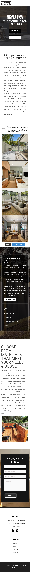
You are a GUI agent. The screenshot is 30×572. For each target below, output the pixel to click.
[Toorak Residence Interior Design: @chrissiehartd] (15, 228)
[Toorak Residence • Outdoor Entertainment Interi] (15, 147)
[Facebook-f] (13, 530)
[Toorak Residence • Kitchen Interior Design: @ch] (15, 174)
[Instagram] (17, 530)
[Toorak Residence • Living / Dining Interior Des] (15, 201)
